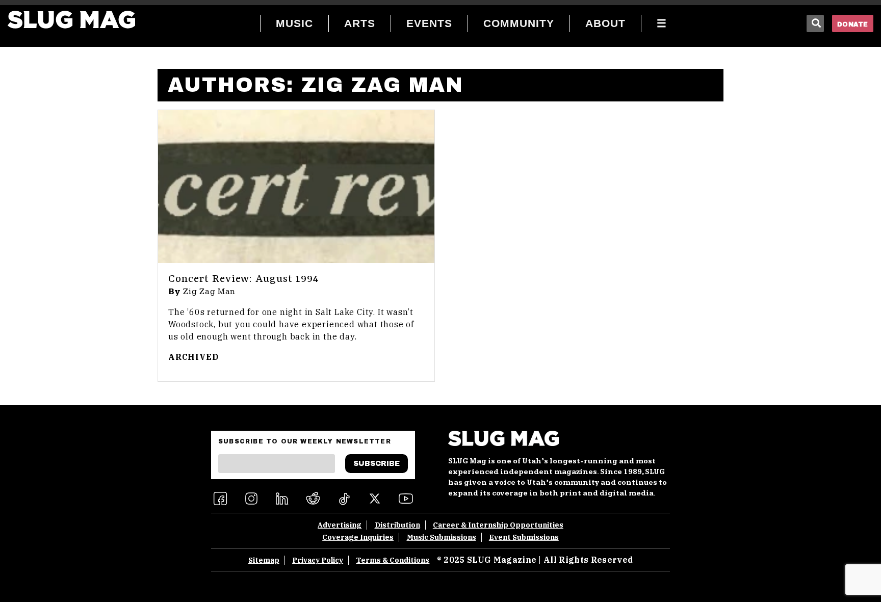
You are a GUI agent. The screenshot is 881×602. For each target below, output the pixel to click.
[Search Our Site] (815, 23)
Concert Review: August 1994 (243, 279)
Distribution (397, 525)
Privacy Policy (317, 560)
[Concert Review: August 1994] (296, 186)
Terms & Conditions (392, 560)
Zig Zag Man (209, 291)
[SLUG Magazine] (71, 19)
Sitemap (263, 560)
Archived (193, 357)
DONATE (852, 24)
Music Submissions (441, 537)
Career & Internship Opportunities (498, 525)
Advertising (339, 525)
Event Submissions (524, 537)
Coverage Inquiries (358, 537)
